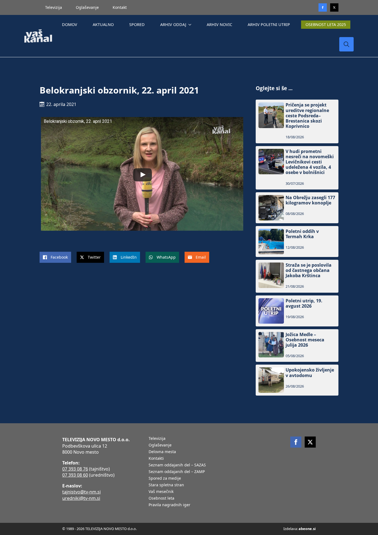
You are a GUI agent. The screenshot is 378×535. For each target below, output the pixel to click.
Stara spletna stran (166, 485)
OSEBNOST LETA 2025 (325, 24)
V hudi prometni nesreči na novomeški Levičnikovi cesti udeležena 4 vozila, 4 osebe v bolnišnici (310, 162)
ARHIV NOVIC (219, 24)
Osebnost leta (161, 498)
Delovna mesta (162, 452)
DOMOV (69, 24)
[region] (72, 491)
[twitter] (334, 7)
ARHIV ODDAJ (173, 24)
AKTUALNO (103, 24)
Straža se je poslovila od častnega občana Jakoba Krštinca (309, 271)
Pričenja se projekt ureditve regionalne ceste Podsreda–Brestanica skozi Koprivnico (307, 115)
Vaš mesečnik (161, 492)
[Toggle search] (346, 44)
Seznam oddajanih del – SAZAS (177, 465)
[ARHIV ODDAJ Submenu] (191, 24)
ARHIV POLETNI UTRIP (269, 24)
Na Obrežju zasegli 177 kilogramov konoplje (310, 200)
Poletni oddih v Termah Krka (302, 234)
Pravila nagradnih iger (169, 505)
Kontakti (156, 458)
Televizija (53, 7)
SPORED (137, 24)
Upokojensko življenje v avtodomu (310, 372)
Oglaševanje (87, 7)
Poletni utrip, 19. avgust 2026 (304, 303)
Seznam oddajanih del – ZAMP (177, 472)
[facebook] (295, 442)
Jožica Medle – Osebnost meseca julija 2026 (305, 340)
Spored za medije (165, 478)
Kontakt (120, 7)
